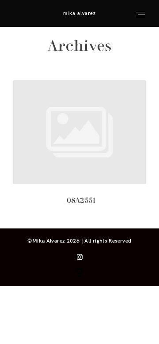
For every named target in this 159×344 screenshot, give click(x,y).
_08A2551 (79, 148)
